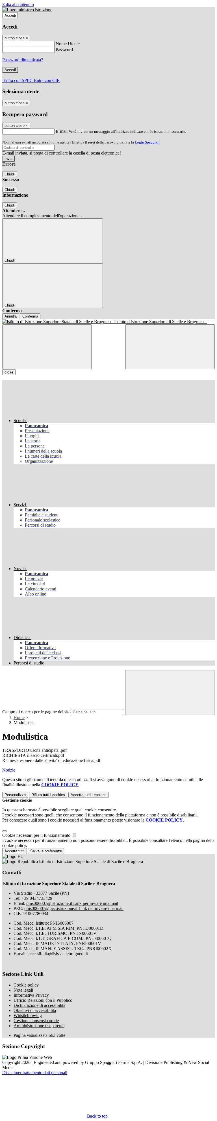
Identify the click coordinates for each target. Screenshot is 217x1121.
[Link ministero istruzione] (27, 9)
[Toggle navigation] (47, 346)
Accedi (10, 15)
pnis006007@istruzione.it (72, 903)
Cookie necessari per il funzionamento (36, 835)
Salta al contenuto (18, 4)
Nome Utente (68, 43)
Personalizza (15, 795)
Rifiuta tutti (48, 795)
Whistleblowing (28, 1015)
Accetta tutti (89, 795)
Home (19, 717)
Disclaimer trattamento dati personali (34, 1072)
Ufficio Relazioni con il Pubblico (43, 1000)
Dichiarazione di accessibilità (39, 1005)
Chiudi (10, 174)
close (9, 372)
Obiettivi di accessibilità (35, 1010)
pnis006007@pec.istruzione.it (73, 908)
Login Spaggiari (147, 142)
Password (64, 49)
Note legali (23, 990)
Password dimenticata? (22, 59)
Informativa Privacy (31, 995)
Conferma (30, 316)
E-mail (62, 131)
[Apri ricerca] (170, 346)
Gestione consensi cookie (36, 1020)
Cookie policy (26, 985)
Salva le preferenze (46, 851)
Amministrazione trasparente (39, 1025)
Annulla (11, 316)
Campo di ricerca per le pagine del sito (36, 711)
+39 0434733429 (36, 898)
